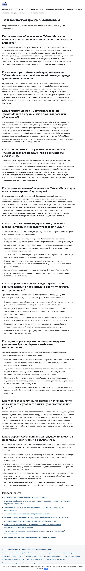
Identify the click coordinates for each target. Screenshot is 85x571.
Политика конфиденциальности (48, 553)
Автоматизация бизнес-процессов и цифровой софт (26, 497)
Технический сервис (74, 9)
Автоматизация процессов (12, 9)
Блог (3, 549)
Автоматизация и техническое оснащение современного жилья (31, 521)
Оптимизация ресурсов (11, 563)
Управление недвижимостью (13, 13)
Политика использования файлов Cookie (17, 553)
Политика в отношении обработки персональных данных (30, 549)
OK (46, 568)
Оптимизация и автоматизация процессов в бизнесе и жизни (30, 537)
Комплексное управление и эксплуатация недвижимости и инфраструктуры (36, 517)
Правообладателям (70, 553)
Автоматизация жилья (37, 13)
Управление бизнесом (34, 9)
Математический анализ (56, 559)
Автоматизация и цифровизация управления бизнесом (27, 514)
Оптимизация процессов (31, 563)
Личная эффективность (55, 9)
